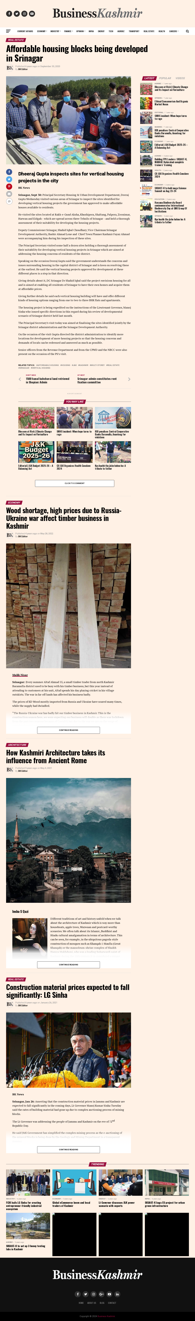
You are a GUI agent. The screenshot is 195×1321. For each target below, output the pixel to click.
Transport (134, 31)
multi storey (98, 365)
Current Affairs (25, 31)
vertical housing (41, 368)
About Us (91, 1302)
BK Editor (23, 69)
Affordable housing (48, 365)
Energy (101, 31)
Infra (91, 31)
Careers (173, 31)
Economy (41, 31)
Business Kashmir (106, 1316)
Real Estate (149, 31)
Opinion (80, 31)
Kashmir (83, 365)
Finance (67, 31)
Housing (66, 365)
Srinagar (24, 368)
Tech (111, 31)
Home (81, 1302)
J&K (75, 365)
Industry (54, 31)
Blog (102, 1302)
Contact (112, 1302)
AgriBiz (120, 31)
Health (162, 31)
